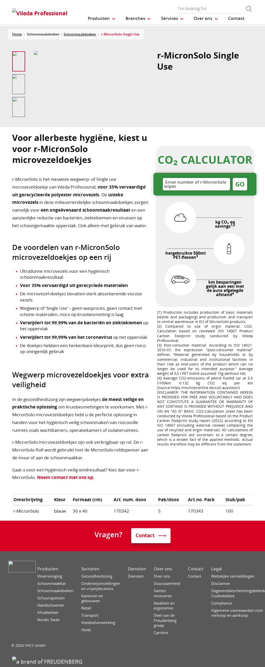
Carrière (161, 632)
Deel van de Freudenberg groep (165, 620)
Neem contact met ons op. (65, 477)
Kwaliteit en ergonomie (164, 606)
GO (240, 184)
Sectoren (90, 569)
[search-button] (248, 8)
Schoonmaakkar (51, 583)
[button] (101, 18)
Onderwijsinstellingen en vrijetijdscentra (100, 586)
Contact (195, 569)
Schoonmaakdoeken (80, 34)
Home (17, 34)
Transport (90, 615)
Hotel (86, 629)
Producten (47, 569)
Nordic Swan (48, 619)
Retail (86, 608)
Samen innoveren (163, 593)
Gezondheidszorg (96, 576)
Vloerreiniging (49, 576)
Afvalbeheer (48, 612)
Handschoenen (50, 605)
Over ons (163, 569)
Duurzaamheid (167, 583)
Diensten (137, 569)
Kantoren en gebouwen (92, 598)
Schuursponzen (51, 598)
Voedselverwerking (98, 622)
